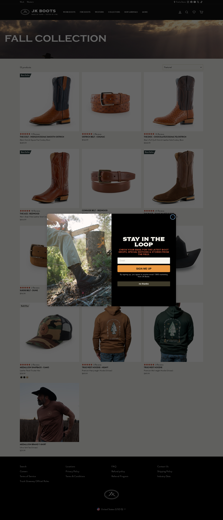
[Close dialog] (172, 217)
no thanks (144, 284)
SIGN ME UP (143, 268)
